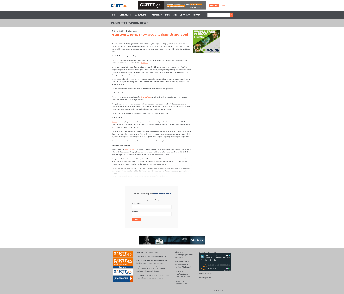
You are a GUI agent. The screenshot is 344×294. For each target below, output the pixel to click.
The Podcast (157, 15)
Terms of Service (181, 284)
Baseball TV (144, 63)
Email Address (136, 203)
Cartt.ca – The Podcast (183, 267)
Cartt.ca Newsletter (182, 264)
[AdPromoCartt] (123, 278)
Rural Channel (129, 149)
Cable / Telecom (126, 15)
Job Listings (179, 271)
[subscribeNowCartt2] (123, 254)
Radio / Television (142, 15)
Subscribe (214, 5)
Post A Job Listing (181, 274)
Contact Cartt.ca (181, 257)
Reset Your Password (182, 277)
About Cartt (185, 15)
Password (135, 211)
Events (167, 15)
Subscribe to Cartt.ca (182, 262)
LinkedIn (202, 278)
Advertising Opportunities (184, 255)
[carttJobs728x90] (172, 5)
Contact (196, 15)
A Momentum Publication (153, 260)
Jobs (175, 15)
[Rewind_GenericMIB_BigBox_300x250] (206, 41)
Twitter (208, 278)
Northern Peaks (146, 97)
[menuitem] (114, 15)
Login (223, 5)
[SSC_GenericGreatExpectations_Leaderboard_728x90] (172, 240)
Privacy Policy (180, 281)
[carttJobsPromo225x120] (123, 263)
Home (114, 15)
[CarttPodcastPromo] (123, 272)
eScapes (114, 122)
